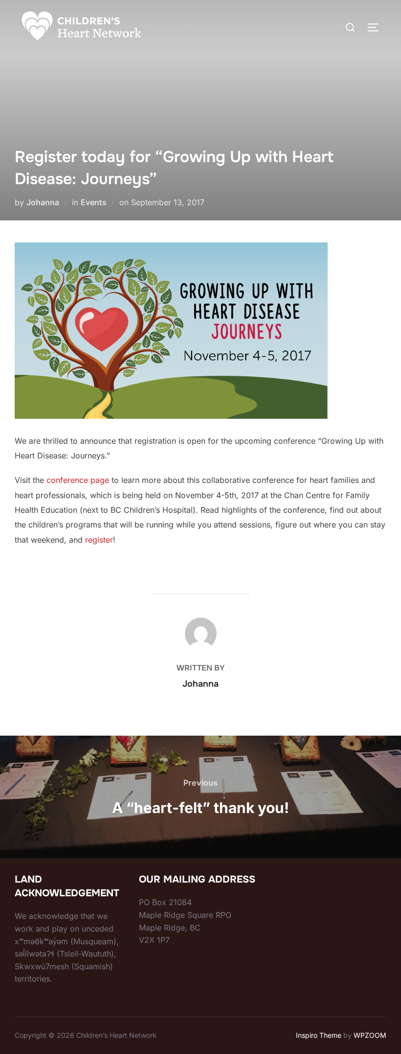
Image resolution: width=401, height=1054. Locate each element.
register (99, 540)
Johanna (42, 202)
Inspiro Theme (318, 1035)
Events (94, 202)
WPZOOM (370, 1035)
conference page (77, 480)
